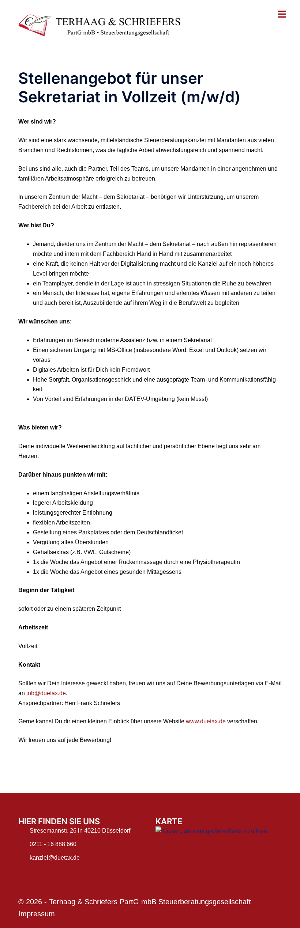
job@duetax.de (46, 693)
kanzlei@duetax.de (55, 858)
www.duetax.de (206, 721)
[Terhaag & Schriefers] (104, 25)
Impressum (36, 914)
